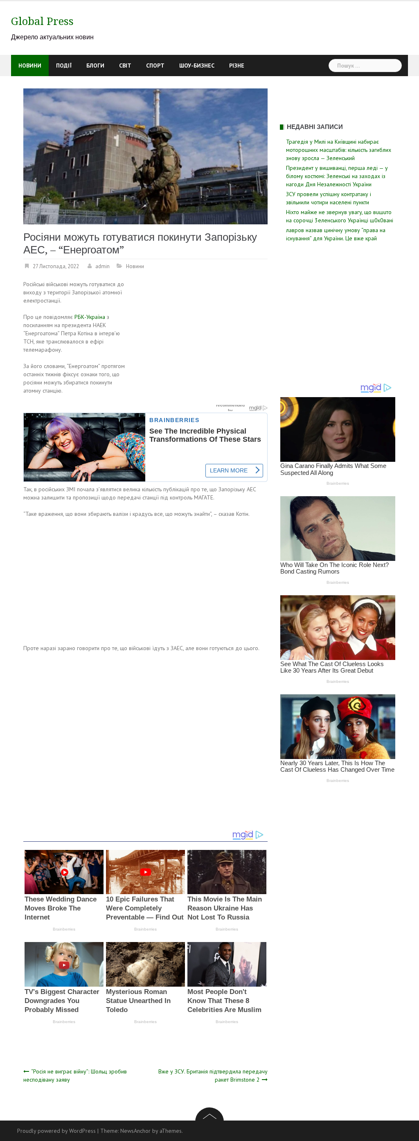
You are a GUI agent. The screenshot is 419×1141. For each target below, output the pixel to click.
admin (102, 266)
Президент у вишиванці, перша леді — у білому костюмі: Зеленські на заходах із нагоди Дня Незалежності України (337, 176)
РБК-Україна (89, 317)
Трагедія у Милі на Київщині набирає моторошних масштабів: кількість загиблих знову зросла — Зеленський (338, 150)
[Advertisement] (199, 340)
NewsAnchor (135, 1130)
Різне (236, 65)
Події (64, 65)
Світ (125, 65)
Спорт (155, 65)
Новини (29, 65)
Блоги (95, 65)
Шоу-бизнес (196, 65)
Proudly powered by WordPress (56, 1130)
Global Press (42, 21)
